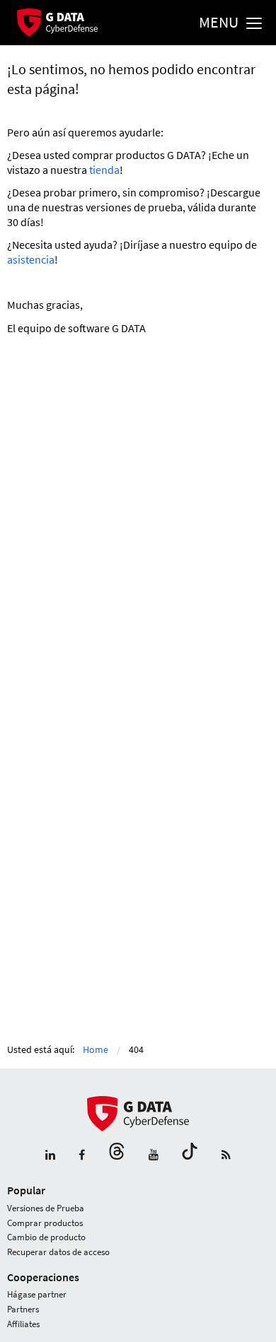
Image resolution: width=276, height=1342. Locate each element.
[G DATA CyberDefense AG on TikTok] (189, 1155)
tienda (104, 170)
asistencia (30, 259)
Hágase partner (37, 1294)
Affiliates (23, 1324)
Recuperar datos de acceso (58, 1252)
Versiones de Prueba (45, 1208)
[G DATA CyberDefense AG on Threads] (116, 1155)
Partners (23, 1309)
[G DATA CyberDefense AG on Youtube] (154, 1155)
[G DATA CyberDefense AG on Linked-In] (50, 1155)
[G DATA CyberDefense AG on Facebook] (82, 1155)
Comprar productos (45, 1223)
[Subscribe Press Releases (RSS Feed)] (226, 1155)
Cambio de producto (46, 1237)
